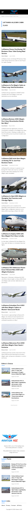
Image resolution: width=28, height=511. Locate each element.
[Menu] (3, 12)
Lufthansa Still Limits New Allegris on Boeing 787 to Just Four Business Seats (13, 160)
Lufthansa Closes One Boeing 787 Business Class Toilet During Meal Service (13, 51)
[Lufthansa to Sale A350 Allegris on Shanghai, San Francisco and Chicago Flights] (14, 185)
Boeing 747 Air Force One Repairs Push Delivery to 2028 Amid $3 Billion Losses (19, 466)
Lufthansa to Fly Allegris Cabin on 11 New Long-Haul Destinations (13, 86)
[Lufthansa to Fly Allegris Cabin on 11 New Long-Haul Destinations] (14, 74)
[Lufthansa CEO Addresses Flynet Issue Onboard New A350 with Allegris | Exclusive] (14, 257)
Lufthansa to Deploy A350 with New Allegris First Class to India (13, 235)
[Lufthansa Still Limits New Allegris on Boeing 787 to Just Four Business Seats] (14, 147)
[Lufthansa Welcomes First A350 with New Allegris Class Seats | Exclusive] (14, 332)
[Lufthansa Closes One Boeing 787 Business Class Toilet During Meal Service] (14, 38)
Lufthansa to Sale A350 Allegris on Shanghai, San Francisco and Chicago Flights (14, 198)
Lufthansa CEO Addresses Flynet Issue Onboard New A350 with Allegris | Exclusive (13, 270)
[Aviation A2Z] (14, 12)
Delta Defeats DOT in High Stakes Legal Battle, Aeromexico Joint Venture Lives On (19, 383)
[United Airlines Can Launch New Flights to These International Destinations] (6, 395)
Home (3, 16)
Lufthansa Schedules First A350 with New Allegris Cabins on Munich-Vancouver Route (13, 307)
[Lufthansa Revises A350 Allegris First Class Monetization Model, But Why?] (14, 108)
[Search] (25, 12)
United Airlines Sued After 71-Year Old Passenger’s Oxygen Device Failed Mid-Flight (18, 371)
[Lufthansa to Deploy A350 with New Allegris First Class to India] (14, 223)
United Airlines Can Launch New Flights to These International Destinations (18, 395)
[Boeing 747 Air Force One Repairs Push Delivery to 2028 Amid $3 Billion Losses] (6, 466)
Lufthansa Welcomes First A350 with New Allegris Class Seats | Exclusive (13, 345)
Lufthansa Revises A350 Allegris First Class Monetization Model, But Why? (13, 121)
